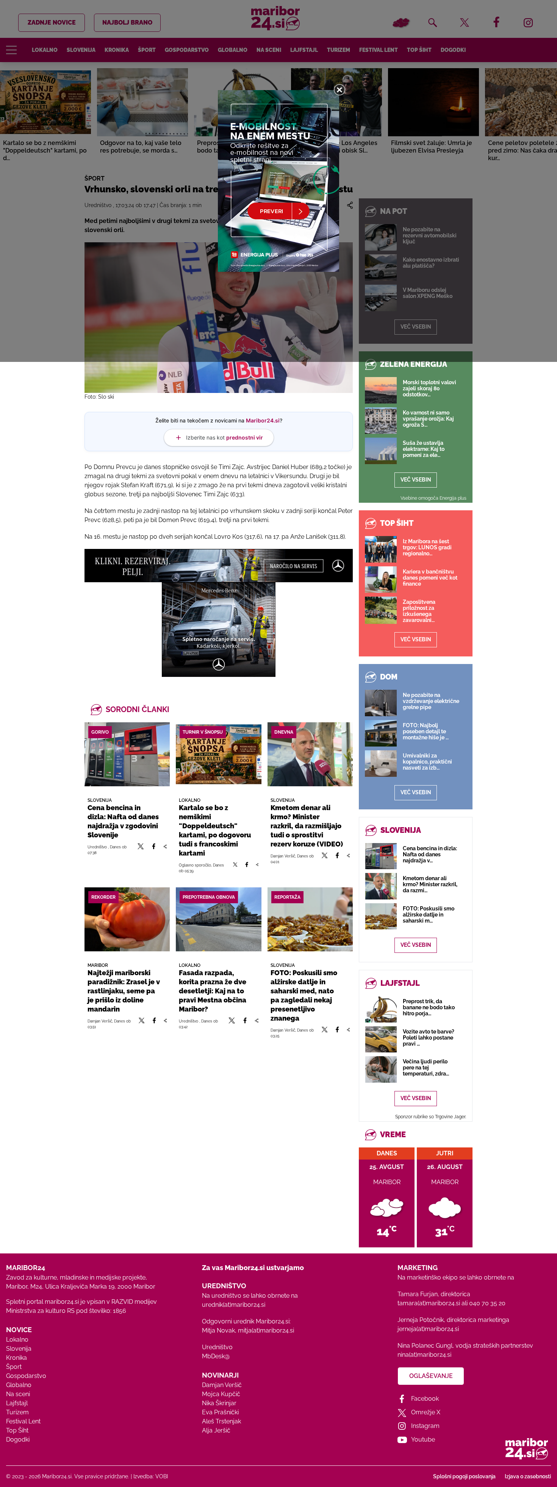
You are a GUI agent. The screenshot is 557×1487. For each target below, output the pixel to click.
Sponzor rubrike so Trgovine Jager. (430, 1116)
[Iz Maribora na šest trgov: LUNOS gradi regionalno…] (381, 549)
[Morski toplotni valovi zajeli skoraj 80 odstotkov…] (381, 390)
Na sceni (18, 1394)
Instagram (425, 1425)
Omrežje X (425, 1412)
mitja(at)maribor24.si (266, 1330)
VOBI (161, 1476)
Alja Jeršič (216, 1430)
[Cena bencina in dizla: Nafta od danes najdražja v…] (381, 856)
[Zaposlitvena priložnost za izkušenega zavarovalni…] (381, 610)
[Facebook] (154, 849)
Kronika (16, 1357)
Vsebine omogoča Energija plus (433, 498)
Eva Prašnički (220, 1412)
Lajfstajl (17, 1403)
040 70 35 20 (487, 1303)
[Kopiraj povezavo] (165, 849)
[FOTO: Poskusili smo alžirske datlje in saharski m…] (381, 916)
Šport (14, 1366)
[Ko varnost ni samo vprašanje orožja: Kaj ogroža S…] (381, 420)
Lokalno (17, 1339)
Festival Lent (23, 1421)
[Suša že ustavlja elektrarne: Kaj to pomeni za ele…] (381, 451)
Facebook (425, 1398)
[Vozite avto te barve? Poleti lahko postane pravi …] (381, 1039)
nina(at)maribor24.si (424, 1354)
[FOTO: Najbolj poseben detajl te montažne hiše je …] (381, 733)
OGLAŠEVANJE (431, 1375)
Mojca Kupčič (221, 1394)
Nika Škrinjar (219, 1403)
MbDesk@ (216, 1356)
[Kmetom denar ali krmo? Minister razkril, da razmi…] (381, 886)
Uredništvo (217, 1347)
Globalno (18, 1385)
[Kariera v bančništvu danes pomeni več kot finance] (381, 579)
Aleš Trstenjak (221, 1421)
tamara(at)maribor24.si (428, 1303)
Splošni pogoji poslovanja (464, 1476)
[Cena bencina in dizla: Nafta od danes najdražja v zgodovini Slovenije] (127, 754)
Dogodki (18, 1439)
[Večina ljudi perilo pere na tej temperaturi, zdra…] (381, 1069)
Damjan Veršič (222, 1385)
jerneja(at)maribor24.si (428, 1329)
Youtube (423, 1439)
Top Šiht (17, 1430)
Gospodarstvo (26, 1375)
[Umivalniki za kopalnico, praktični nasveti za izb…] (381, 763)
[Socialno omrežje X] (141, 849)
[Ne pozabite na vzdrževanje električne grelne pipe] (381, 703)
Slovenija (18, 1348)
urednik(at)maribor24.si (233, 1304)
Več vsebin (416, 480)
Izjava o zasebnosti (528, 1476)
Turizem (17, 1412)
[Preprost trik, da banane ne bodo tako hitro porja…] (381, 1009)
